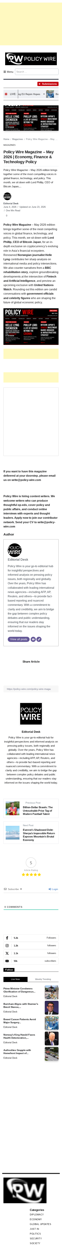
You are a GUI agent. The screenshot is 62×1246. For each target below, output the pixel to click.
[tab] (15, 979)
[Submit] (55, 71)
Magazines (17, 139)
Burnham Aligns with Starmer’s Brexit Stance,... (20, 1006)
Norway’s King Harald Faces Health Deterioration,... (19, 1036)
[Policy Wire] (31, 58)
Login (54, 889)
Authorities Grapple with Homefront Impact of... (17, 1052)
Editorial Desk (10, 203)
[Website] (39, 639)
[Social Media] (31, 937)
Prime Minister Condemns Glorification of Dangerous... (19, 990)
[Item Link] (52, 992)
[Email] (33, 639)
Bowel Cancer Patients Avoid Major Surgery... (19, 1021)
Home (6, 139)
